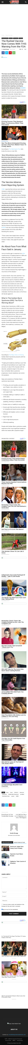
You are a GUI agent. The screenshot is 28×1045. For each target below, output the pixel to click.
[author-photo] (14, 831)
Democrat (22, 792)
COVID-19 (16, 792)
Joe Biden (22, 794)
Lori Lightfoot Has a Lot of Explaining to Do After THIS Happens (20, 816)
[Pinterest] (10, 52)
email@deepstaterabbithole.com (17, 1034)
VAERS (4, 227)
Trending (20, 38)
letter (23, 253)
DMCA (14, 1040)
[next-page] (5, 869)
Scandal (10, 38)
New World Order (6, 796)
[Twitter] (6, 52)
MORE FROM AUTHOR (19, 842)
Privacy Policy (20, 1040)
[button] (2, 2)
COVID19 (22, 88)
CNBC (3, 189)
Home (3, 35)
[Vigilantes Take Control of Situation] (5, 863)
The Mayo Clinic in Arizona (16, 355)
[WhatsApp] (13, 52)
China (7, 792)
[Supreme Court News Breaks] (5, 855)
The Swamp (16, 38)
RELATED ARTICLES (7, 842)
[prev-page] (3, 869)
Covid (11, 792)
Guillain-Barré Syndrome (13, 794)
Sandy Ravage (6, 49)
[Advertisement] (14, 19)
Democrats (4, 794)
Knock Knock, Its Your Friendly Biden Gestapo (7, 815)
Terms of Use (8, 1040)
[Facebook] (3, 52)
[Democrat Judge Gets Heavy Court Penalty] (5, 848)
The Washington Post (15, 149)
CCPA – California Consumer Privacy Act (13, 1038)
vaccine (12, 796)
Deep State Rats (9, 35)
